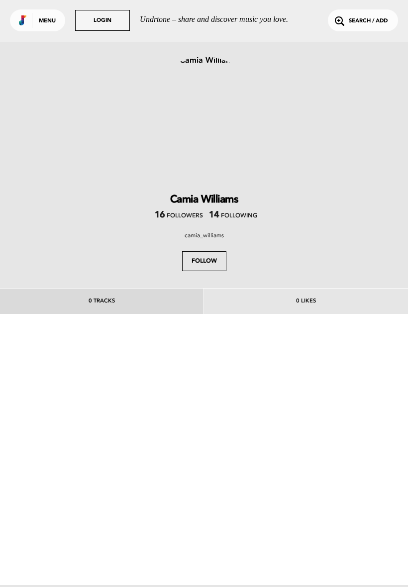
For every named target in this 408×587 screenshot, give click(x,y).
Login (102, 20)
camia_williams (204, 235)
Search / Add (368, 21)
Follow (204, 261)
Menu (47, 21)
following (233, 216)
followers (179, 216)
